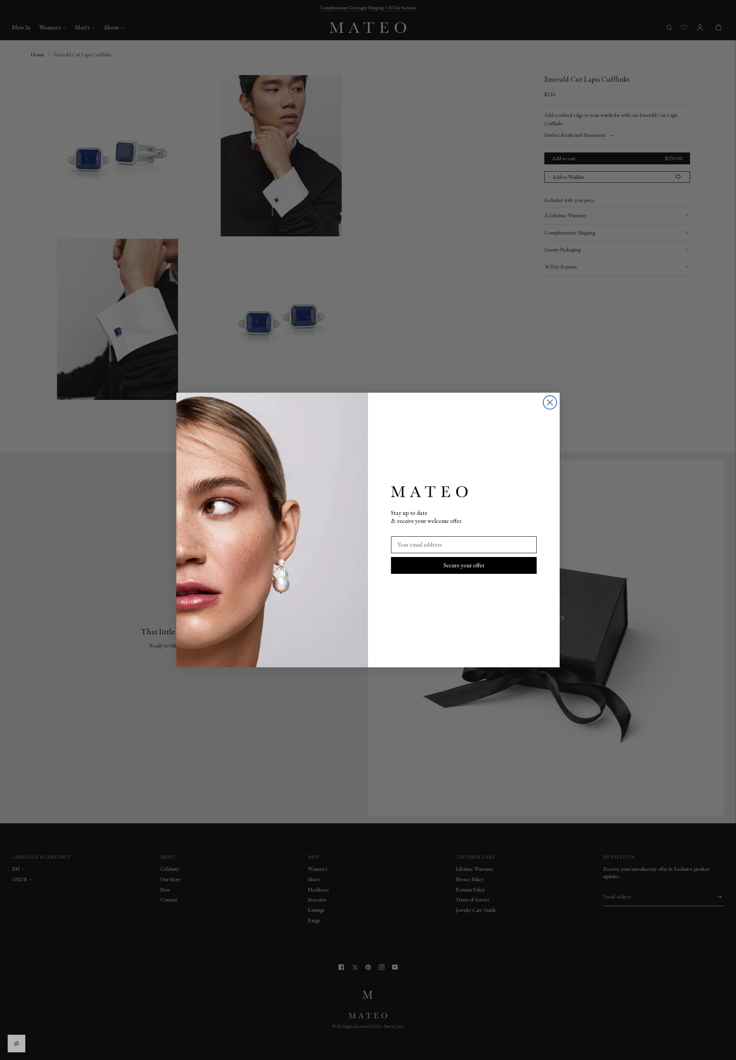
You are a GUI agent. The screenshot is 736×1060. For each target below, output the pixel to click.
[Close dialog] (550, 402)
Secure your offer (464, 565)
